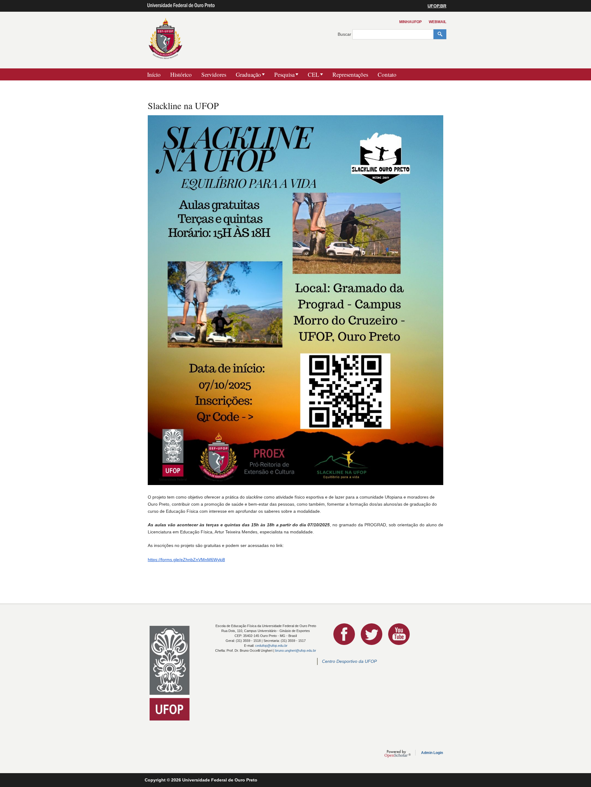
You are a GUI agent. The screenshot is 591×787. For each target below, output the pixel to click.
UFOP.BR (437, 5)
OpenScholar (397, 754)
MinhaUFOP (410, 22)
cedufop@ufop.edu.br (271, 645)
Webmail (437, 22)
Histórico (181, 74)
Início (154, 74)
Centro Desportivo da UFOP (349, 661)
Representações (350, 74)
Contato (387, 74)
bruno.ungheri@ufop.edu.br (295, 650)
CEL (313, 74)
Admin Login (432, 753)
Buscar (345, 34)
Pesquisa (284, 74)
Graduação (248, 74)
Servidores (213, 74)
